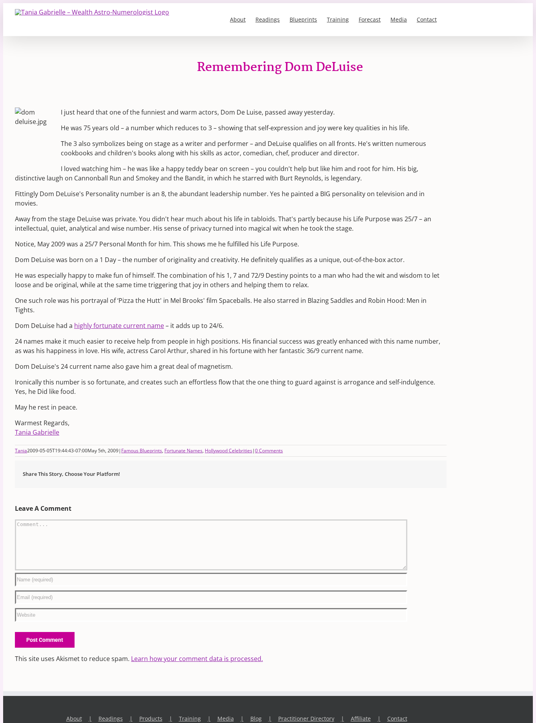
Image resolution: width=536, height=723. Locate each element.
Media (225, 718)
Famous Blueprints (141, 450)
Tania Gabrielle (37, 432)
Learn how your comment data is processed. (197, 658)
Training (190, 718)
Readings (110, 718)
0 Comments (269, 450)
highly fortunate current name (119, 325)
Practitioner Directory (306, 718)
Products (150, 718)
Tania (21, 450)
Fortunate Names (183, 450)
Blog (256, 718)
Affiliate (361, 718)
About (74, 718)
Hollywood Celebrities (228, 450)
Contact (397, 718)
